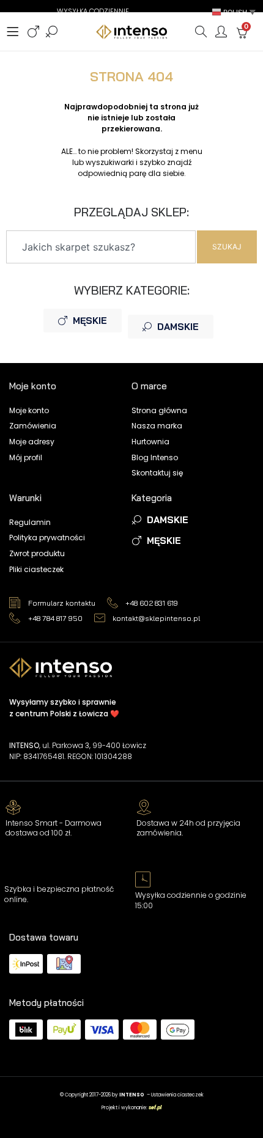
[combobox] (101, 246)
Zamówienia (32, 425)
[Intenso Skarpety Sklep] (131, 31)
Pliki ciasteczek (36, 569)
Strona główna (159, 410)
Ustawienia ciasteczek (177, 1095)
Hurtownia (150, 441)
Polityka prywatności (47, 537)
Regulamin (30, 522)
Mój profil (25, 457)
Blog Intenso (155, 457)
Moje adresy (31, 441)
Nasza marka (157, 425)
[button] (235, 12)
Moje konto (29, 410)
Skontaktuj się (157, 473)
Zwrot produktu (37, 553)
